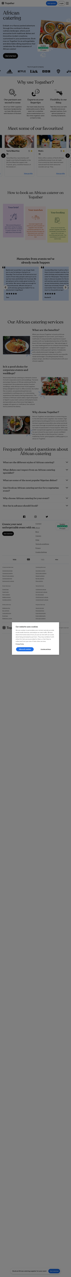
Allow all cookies (25, 649)
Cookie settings (46, 649)
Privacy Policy (20, 644)
